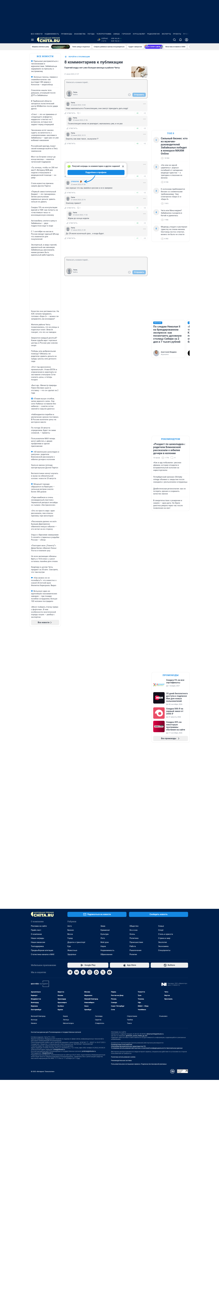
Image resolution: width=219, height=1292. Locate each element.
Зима (103, 926)
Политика (134, 938)
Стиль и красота (165, 934)
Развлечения (135, 950)
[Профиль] (187, 39)
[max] (96, 972)
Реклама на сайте (39, 926)
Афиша (116, 34)
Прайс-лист (36, 930)
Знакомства (80, 34)
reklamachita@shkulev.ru (155, 1034)
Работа (133, 946)
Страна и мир (164, 938)
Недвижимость (52, 34)
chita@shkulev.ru (59, 1049)
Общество (134, 926)
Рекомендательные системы (121, 1060)
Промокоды (66, 34)
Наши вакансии (38, 942)
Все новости (37, 34)
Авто (69, 926)
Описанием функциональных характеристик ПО (128, 1046)
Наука (103, 946)
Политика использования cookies (123, 1057)
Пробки (186, 34)
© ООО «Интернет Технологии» (42, 1071)
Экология (162, 942)
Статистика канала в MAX (42, 954)
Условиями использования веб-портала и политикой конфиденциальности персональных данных (146, 1048)
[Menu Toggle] (32, 39)
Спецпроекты (164, 950)
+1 (137, 193)
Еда (69, 946)
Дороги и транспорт (76, 942)
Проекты (177, 34)
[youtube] (109, 972)
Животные (72, 950)
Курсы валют (139, 34)
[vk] (76, 972)
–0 (144, 113)
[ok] (83, 972)
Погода (91, 34)
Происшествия (136, 942)
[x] (102, 972)
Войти (75, 94)
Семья (161, 926)
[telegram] (69, 972)
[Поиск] (174, 39)
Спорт (160, 930)
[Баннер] (60, 47)
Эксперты (166, 34)
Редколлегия (153, 34)
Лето (103, 938)
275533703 (75, 181)
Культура (104, 934)
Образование (106, 954)
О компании (36, 934)
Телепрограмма (104, 34)
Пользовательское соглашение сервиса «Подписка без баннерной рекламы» (139, 1064)
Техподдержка (37, 946)
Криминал (105, 930)
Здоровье (71, 954)
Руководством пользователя (121, 1044)
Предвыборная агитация (42, 950)
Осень (132, 934)
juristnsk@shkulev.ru (89, 1051)
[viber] (89, 972)
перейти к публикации (79, 57)
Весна (70, 934)
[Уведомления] (180, 39)
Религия (133, 954)
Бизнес (70, 930)
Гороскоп (126, 34)
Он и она (133, 930)
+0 (137, 113)
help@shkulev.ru (47, 1053)
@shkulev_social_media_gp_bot (136, 1036)
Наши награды (37, 938)
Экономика (163, 946)
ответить (71, 113)
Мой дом (105, 942)
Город (70, 938)
